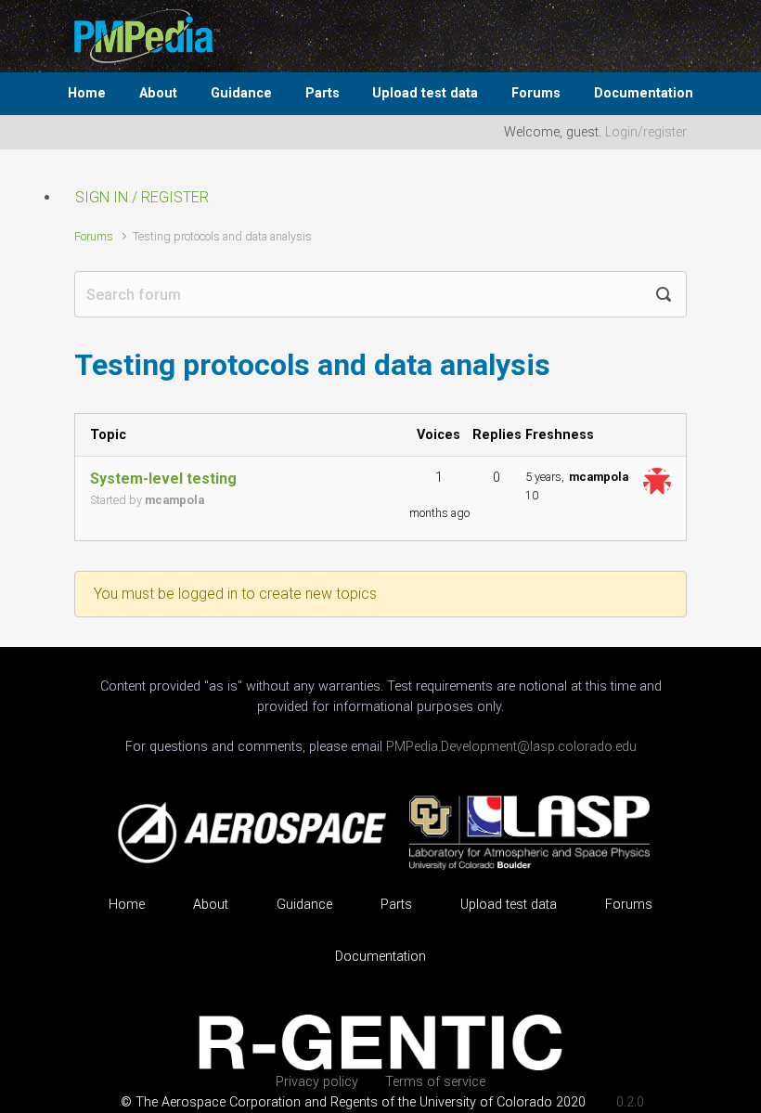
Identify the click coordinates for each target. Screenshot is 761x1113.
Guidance (241, 93)
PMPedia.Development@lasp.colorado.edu (511, 747)
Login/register (646, 132)
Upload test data (425, 93)
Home (87, 93)
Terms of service (435, 1082)
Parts (322, 93)
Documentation (643, 93)
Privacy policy (317, 1082)
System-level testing (163, 478)
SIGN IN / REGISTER (142, 197)
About (158, 93)
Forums (536, 93)
